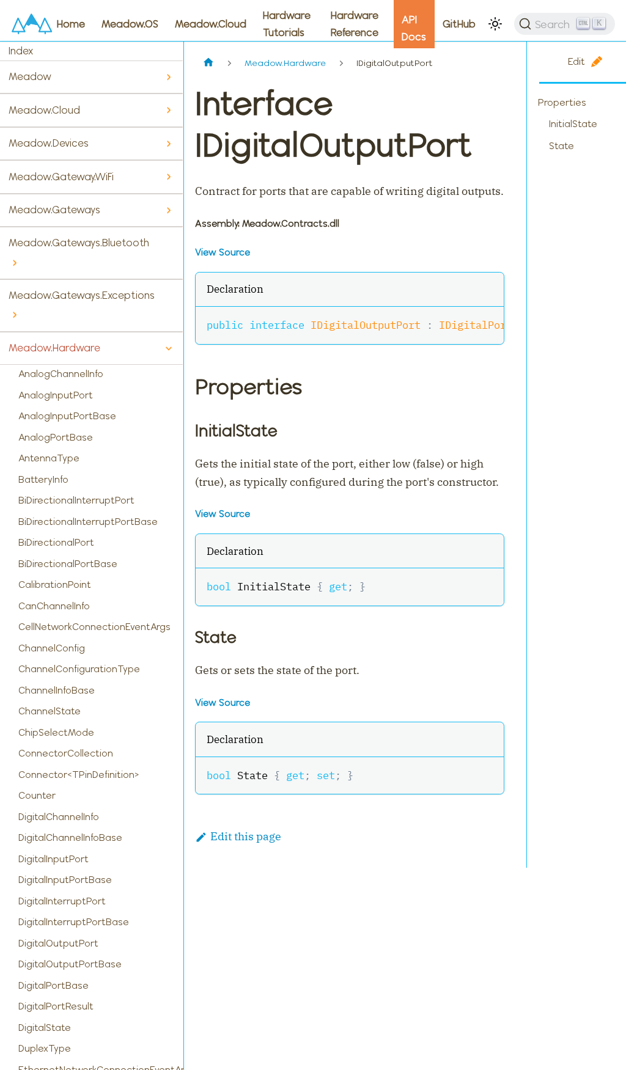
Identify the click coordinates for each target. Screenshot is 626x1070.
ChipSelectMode (56, 732)
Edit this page (245, 836)
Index (21, 51)
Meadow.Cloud (210, 24)
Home (71, 24)
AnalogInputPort (55, 395)
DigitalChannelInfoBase (70, 837)
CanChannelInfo (54, 606)
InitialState (573, 124)
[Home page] (208, 63)
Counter (37, 795)
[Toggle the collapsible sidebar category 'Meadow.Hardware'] (168, 349)
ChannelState (49, 711)
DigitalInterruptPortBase (73, 922)
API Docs (414, 28)
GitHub (459, 24)
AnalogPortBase (55, 437)
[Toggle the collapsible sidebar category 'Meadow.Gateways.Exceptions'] (14, 315)
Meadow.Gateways (54, 209)
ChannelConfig (51, 648)
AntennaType (48, 458)
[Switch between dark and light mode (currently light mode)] (495, 24)
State (561, 146)
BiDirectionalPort (56, 542)
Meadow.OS (129, 24)
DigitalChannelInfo (58, 817)
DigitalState (44, 1027)
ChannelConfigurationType (79, 669)
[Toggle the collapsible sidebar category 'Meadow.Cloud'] (168, 110)
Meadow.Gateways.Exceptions (82, 295)
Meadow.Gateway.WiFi (61, 176)
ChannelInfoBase (56, 690)
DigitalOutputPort (58, 943)
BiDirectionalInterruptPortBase (88, 521)
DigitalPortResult (56, 1006)
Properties (562, 102)
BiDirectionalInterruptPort (76, 500)
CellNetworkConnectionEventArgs (94, 626)
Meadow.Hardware (54, 348)
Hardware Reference (354, 23)
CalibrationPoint (54, 584)
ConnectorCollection (65, 753)
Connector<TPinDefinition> (78, 774)
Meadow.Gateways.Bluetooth (79, 242)
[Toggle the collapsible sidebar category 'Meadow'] (168, 77)
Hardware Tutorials (287, 23)
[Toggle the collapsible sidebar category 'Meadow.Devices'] (168, 144)
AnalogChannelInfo (60, 373)
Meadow (30, 76)
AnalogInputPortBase (67, 416)
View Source (222, 252)
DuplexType (44, 1048)
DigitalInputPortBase (65, 879)
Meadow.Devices (49, 143)
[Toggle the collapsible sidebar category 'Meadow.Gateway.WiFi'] (168, 177)
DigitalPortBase (53, 985)
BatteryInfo (43, 479)
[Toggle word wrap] (462, 323)
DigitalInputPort (53, 859)
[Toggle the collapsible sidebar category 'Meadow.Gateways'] (168, 210)
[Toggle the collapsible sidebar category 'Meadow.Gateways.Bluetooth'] (14, 263)
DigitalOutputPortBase (70, 964)
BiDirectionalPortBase (67, 564)
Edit (576, 61)
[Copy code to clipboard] (487, 323)
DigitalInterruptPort (62, 901)
